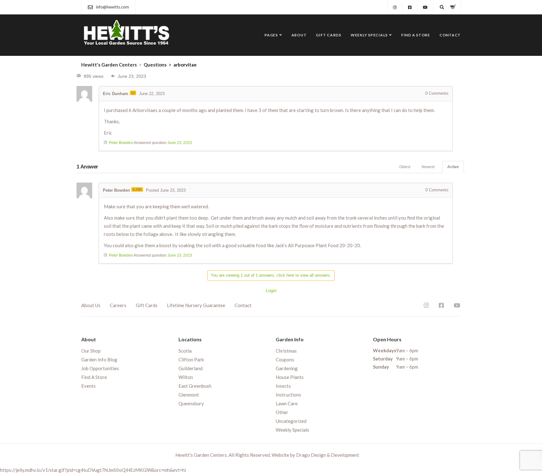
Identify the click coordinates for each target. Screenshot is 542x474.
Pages (271, 35)
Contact (450, 35)
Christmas (286, 351)
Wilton (185, 377)
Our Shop (91, 351)
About (299, 35)
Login (271, 290)
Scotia (185, 351)
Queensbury (191, 403)
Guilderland (190, 368)
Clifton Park (191, 359)
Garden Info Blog (99, 359)
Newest (428, 167)
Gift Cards (328, 35)
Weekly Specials (369, 35)
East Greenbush (194, 386)
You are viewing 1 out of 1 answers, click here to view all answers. (271, 275)
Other (282, 412)
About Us (90, 305)
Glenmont (188, 394)
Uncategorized (291, 421)
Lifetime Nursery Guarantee (196, 305)
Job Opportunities (100, 368)
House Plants (290, 377)
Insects (283, 386)
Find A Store (415, 35)
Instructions (288, 394)
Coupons (285, 359)
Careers (118, 305)
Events (88, 386)
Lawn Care (287, 403)
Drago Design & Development (327, 455)
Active (453, 167)
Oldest (404, 167)
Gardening (287, 368)
